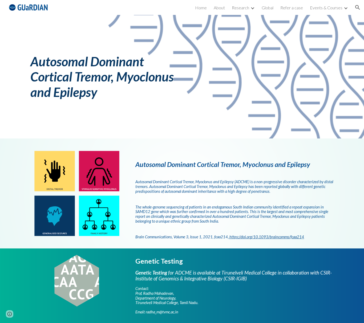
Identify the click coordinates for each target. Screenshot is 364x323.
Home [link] (201, 7)
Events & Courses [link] (326, 7)
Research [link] (240, 7)
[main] (103, 77)
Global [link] (267, 7)
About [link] (219, 7)
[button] (357, 7)
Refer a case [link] (291, 7)
